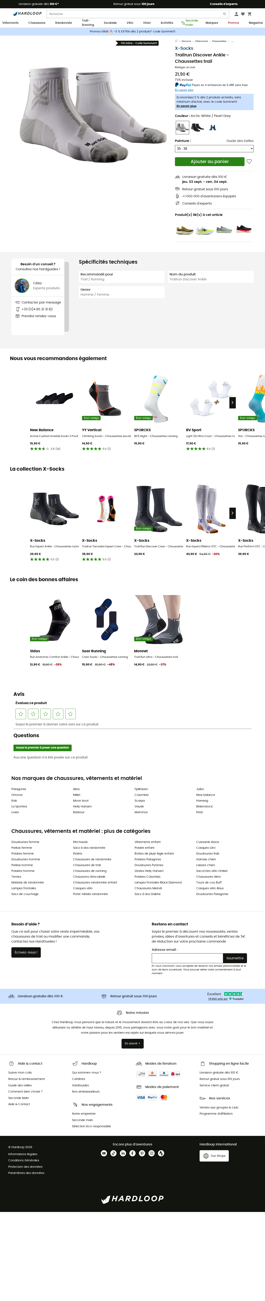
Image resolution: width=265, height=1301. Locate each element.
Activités (167, 22)
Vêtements (10, 22)
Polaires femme (22, 853)
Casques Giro (206, 847)
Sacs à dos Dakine (148, 894)
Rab (14, 800)
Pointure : (183, 141)
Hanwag (202, 800)
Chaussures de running (89, 871)
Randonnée (63, 22)
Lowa (15, 812)
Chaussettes (219, 41)
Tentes (16, 876)
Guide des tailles (240, 141)
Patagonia (18, 789)
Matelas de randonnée (27, 882)
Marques (212, 22)
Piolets (77, 853)
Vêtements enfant (148, 842)
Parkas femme (21, 847)
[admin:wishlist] (249, 161)
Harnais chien (206, 859)
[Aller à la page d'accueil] (178, 41)
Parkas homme (22, 865)
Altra (76, 789)
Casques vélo (83, 888)
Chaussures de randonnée (92, 859)
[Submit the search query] (225, 15)
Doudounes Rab (207, 853)
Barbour (78, 812)
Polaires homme (23, 871)
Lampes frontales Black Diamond (158, 882)
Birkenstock (204, 806)
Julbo (200, 789)
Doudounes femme (25, 842)
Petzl (199, 812)
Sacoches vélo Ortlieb (212, 871)
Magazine (256, 22)
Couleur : (203, 116)
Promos (233, 22)
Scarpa (140, 800)
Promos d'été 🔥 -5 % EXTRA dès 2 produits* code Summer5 (132, 31)
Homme (186, 41)
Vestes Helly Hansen (149, 871)
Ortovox (17, 795)
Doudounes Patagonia (212, 894)
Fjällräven (141, 789)
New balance (205, 795)
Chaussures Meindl (148, 888)
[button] (93, 115)
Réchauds (80, 842)
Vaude (139, 806)
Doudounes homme (25, 859)
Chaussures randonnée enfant (95, 882)
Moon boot (81, 800)
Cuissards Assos (207, 842)
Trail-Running (88, 23)
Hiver (147, 22)
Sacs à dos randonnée (89, 847)
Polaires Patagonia (148, 859)
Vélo (130, 22)
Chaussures (36, 22)
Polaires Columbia (147, 876)
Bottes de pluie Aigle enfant (154, 853)
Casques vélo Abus (210, 888)
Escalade (110, 22)
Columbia (141, 795)
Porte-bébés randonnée (90, 894)
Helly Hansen (82, 806)
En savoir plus (186, 106)
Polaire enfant (144, 847)
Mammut (141, 812)
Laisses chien (205, 865)
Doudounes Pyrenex (149, 865)
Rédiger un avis (185, 67)
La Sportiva (19, 806)
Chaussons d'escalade (89, 876)
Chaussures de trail (87, 865)
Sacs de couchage (25, 894)
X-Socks (184, 48)
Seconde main (191, 23)
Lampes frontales (23, 888)
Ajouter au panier (210, 162)
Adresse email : (164, 949)
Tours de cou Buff (209, 882)
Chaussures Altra (208, 876)
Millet (76, 795)
